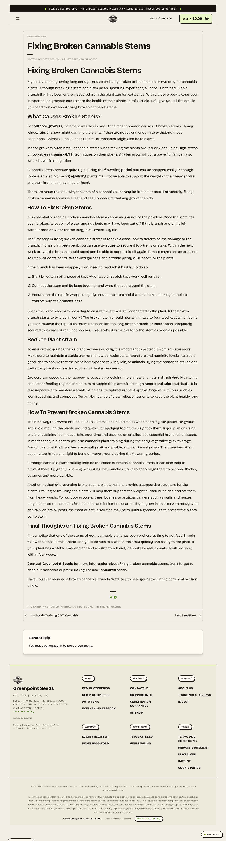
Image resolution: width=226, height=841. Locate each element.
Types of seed (141, 736)
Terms (107, 818)
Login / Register (95, 736)
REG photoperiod (96, 695)
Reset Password (95, 743)
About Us (185, 688)
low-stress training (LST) (52, 154)
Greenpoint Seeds (84, 59)
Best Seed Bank (186, 615)
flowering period (118, 170)
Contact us (139, 688)
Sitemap (136, 712)
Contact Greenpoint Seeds (50, 563)
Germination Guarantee (140, 704)
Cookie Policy (189, 767)
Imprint (184, 761)
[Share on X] (110, 597)
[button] (18, 18)
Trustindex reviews (194, 695)
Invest (183, 701)
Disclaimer (187, 754)
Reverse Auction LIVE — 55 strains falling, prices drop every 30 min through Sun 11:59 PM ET (113, 8)
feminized (107, 570)
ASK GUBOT (213, 834)
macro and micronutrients (167, 384)
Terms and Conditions (187, 739)
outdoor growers (48, 126)
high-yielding (75, 176)
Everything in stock (99, 708)
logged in (55, 646)
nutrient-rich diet (164, 377)
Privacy (116, 818)
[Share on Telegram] (115, 597)
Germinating (140, 743)
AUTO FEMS (90, 701)
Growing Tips (36, 36)
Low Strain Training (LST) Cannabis (53, 615)
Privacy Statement (193, 747)
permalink (113, 606)
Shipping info (141, 695)
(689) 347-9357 (22, 718)
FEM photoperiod (96, 688)
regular (85, 570)
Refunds (127, 818)
